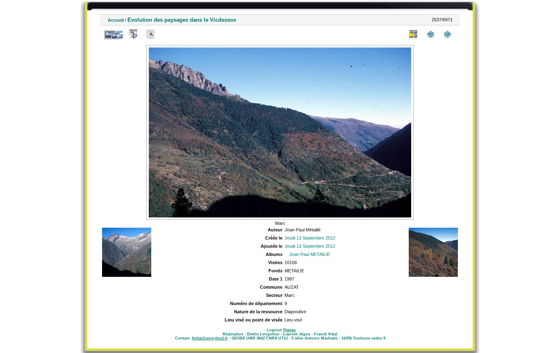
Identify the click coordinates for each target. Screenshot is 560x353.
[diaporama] (133, 33)
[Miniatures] (413, 33)
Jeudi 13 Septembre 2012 (310, 237)
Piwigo (289, 330)
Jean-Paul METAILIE (309, 254)
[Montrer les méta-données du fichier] (150, 33)
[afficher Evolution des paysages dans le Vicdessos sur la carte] (167, 33)
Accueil (116, 20)
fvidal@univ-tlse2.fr (210, 338)
